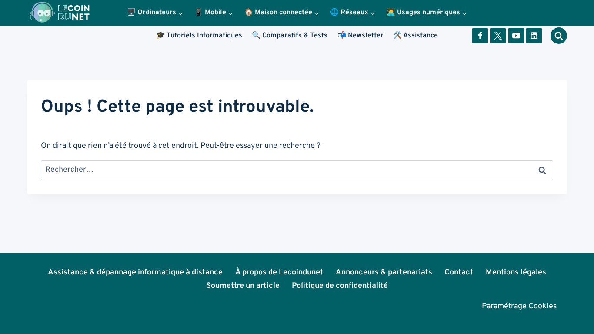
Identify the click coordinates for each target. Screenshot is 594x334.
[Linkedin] (534, 35)
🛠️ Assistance (415, 35)
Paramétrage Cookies (519, 306)
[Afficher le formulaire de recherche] (559, 35)
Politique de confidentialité (340, 286)
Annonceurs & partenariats (384, 272)
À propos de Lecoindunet (279, 272)
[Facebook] (480, 35)
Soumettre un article (243, 286)
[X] (498, 35)
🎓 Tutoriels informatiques (199, 35)
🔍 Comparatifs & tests (289, 35)
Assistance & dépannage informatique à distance (135, 272)
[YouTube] (516, 35)
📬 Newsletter (360, 35)
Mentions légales (516, 272)
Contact (458, 272)
